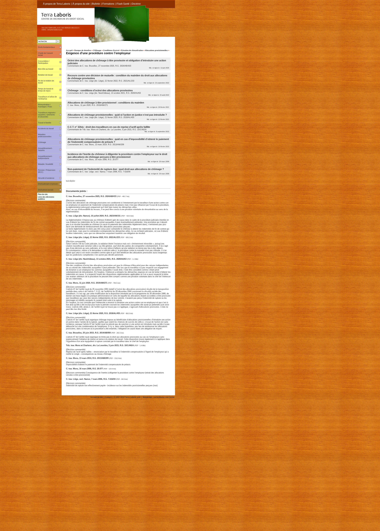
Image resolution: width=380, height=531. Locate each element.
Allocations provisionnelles (156, 50)
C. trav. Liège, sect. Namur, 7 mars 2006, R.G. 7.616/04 (91, 379)
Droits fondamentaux (46, 47)
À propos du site (81, 4)
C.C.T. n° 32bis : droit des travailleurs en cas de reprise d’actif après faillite (109, 127)
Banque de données (82, 50)
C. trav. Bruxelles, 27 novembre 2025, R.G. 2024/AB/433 (91, 196)
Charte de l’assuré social (45, 54)
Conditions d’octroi (111, 50)
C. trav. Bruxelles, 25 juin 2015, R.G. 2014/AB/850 (88, 333)
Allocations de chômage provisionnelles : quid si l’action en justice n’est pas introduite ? (117, 114)
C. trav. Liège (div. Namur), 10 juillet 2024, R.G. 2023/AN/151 (93, 216)
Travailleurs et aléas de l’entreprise (47, 98)
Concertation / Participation (43, 62)
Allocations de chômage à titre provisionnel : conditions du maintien (106, 102)
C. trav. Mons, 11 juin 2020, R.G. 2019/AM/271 (87, 283)
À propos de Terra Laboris (56, 4)
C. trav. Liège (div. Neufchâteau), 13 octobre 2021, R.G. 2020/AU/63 (96, 259)
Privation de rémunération (132, 50)
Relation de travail (45, 75)
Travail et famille (44, 123)
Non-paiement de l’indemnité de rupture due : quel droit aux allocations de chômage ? (116, 169)
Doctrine (136, 4)
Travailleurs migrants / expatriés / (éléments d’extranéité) (47, 115)
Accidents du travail (46, 129)
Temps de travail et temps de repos (45, 90)
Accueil (69, 50)
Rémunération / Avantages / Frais (45, 106)
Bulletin (96, 4)
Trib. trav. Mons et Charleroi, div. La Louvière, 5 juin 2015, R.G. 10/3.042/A (100, 345)
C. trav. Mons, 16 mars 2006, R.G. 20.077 (84, 369)
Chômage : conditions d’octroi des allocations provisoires (100, 90)
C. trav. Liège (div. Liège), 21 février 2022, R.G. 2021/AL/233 (93, 237)
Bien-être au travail (45, 69)
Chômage (97, 50)
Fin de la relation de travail (46, 82)
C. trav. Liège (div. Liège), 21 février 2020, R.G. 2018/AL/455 (93, 313)
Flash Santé (123, 4)
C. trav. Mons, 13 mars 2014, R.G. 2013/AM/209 (87, 358)
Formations (108, 4)
